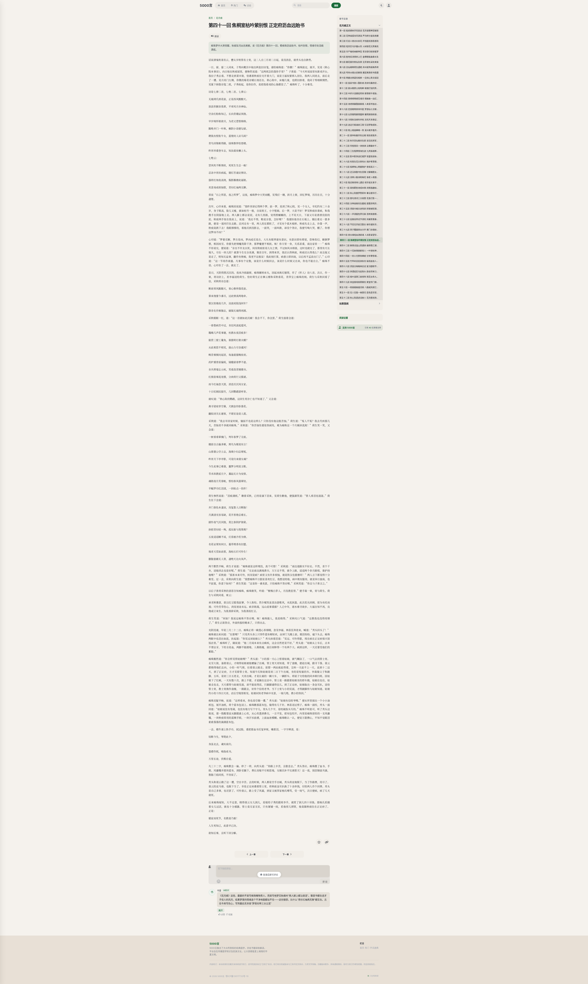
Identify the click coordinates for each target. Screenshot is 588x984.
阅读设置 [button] (343, 318)
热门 (236, 5)
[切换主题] (381, 5)
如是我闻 (344, 303)
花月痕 (219, 18)
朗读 (217, 36)
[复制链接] (326, 842)
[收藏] (319, 842)
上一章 (252, 854)
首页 (223, 5)
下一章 (286, 854)
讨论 (249, 5)
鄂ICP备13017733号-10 (237, 976)
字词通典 (374, 948)
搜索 (336, 5)
